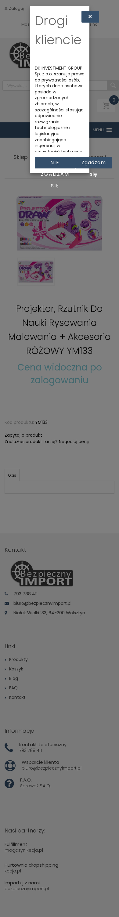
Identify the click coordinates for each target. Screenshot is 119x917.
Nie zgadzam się (55, 163)
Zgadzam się (93, 163)
